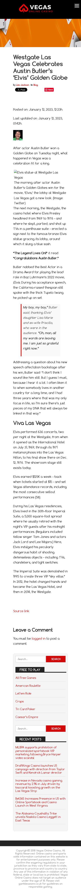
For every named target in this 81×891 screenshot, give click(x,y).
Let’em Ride (23, 693)
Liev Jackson (22, 85)
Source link (21, 611)
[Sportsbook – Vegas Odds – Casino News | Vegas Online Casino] (40, 11)
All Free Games (25, 678)
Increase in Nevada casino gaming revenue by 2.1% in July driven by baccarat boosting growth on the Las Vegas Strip (38, 786)
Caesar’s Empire (26, 717)
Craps (19, 701)
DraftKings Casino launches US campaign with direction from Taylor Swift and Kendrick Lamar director (40, 769)
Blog (36, 85)
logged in (38, 638)
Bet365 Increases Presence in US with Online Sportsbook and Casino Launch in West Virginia (40, 802)
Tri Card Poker (25, 709)
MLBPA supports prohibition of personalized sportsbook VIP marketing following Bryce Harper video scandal (38, 752)
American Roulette (27, 686)
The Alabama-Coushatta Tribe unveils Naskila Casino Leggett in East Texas (38, 816)
